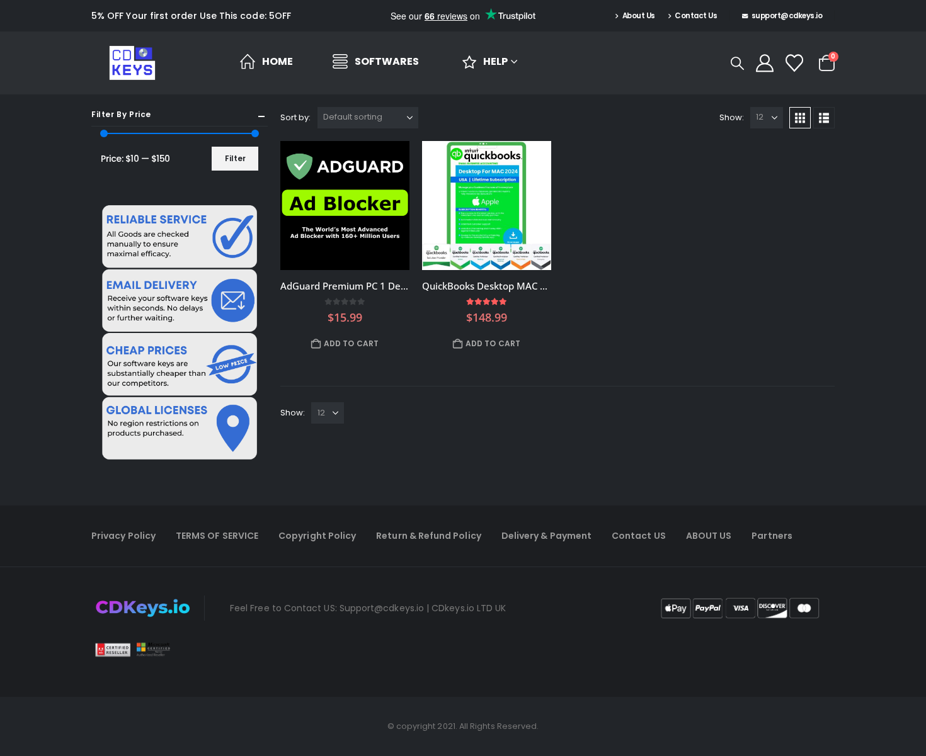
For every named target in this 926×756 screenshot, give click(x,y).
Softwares (387, 61)
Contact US (639, 535)
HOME (277, 61)
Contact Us (696, 16)
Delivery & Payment (546, 535)
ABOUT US (709, 535)
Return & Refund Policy (428, 535)
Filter (235, 158)
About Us (638, 16)
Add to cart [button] (351, 343)
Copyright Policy (317, 535)
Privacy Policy (123, 535)
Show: (731, 117)
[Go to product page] (344, 205)
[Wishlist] (794, 63)
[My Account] (764, 63)
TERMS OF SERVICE (217, 535)
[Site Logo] (132, 62)
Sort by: (295, 117)
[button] (737, 63)
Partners (772, 535)
